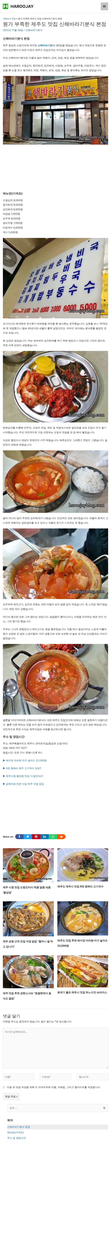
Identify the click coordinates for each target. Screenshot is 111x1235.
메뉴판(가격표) (15, 1132)
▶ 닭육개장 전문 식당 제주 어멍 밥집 (23, 783)
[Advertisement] (55, 168)
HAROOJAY (22, 6)
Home (6, 18)
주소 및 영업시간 (16, 1138)
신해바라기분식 (33, 30)
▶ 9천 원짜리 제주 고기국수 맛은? (22, 768)
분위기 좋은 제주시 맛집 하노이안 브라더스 (82, 992)
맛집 (13, 18)
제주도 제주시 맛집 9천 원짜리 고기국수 (80, 886)
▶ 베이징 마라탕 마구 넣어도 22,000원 (25, 760)
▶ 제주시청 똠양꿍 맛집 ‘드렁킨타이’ (23, 776)
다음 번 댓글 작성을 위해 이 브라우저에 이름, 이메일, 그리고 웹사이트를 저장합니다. (54, 1087)
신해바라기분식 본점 (18, 1127)
